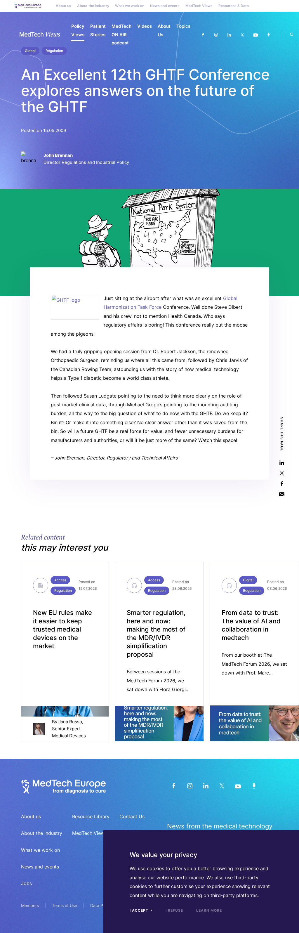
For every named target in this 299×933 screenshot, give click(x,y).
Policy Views (77, 30)
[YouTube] (237, 785)
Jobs (26, 883)
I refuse (174, 910)
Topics (183, 26)
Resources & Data (233, 6)
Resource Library (90, 816)
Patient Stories (98, 30)
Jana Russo (70, 721)
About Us (164, 30)
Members (30, 905)
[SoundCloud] (253, 785)
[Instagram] (215, 34)
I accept (140, 910)
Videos (144, 26)
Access (60, 580)
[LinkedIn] (205, 785)
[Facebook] (202, 34)
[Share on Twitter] (282, 473)
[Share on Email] (282, 494)
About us (63, 6)
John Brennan (58, 155)
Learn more (209, 910)
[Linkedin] (229, 34)
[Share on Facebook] (282, 484)
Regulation (63, 590)
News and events (165, 6)
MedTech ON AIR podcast (121, 34)
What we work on (129, 6)
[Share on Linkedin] (282, 463)
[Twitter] (242, 34)
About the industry (93, 6)
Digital (248, 580)
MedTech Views (199, 6)
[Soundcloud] (268, 34)
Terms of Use (64, 905)
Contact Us (132, 816)
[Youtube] (255, 34)
